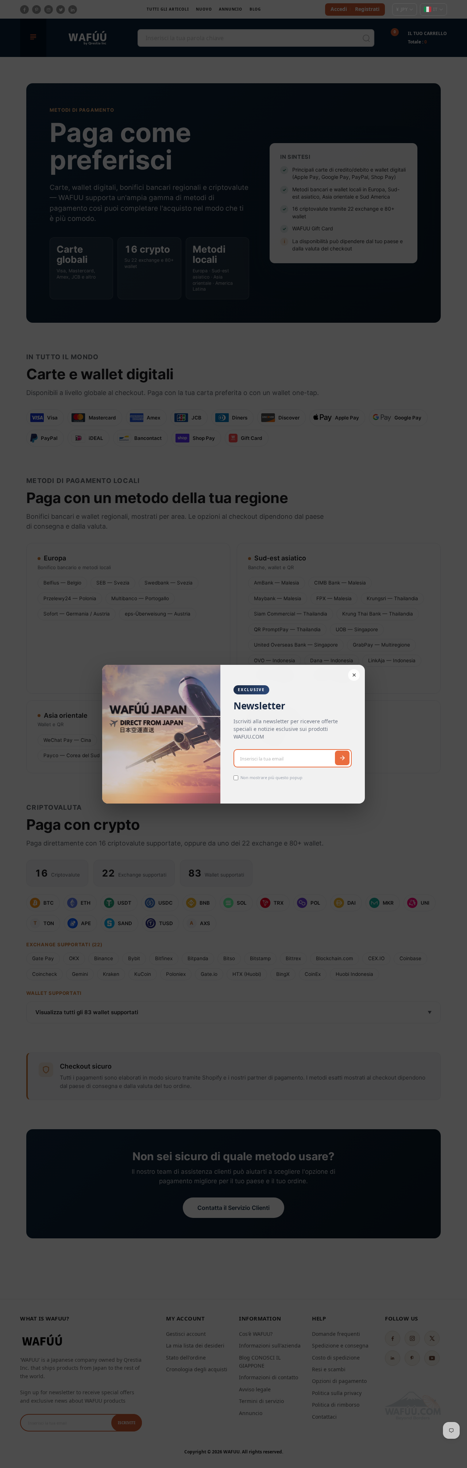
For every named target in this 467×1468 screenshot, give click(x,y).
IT (435, 9)
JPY (402, 9)
